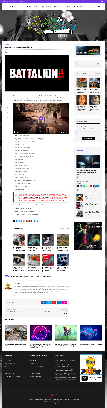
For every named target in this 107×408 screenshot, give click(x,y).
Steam (44, 276)
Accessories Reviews (35, 376)
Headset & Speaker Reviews (37, 367)
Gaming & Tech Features (36, 342)
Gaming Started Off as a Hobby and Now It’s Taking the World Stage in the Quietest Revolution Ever (40, 346)
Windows (49, 276)
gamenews (26, 276)
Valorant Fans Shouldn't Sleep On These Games (33, 249)
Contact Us (76, 399)
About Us (30, 399)
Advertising (48, 399)
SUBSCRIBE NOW (88, 138)
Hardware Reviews (35, 373)
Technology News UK (10, 342)
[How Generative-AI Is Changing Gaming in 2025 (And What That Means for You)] (66, 333)
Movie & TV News (9, 373)
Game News (8, 360)
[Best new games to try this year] (79, 197)
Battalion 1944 (14, 276)
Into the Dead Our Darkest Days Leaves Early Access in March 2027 (65, 365)
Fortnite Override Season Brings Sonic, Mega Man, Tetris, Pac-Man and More (65, 361)
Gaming (37, 276)
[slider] (33, 132)
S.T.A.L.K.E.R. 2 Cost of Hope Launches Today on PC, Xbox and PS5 (65, 374)
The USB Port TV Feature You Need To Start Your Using (47, 249)
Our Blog (80, 6)
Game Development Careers (12, 376)
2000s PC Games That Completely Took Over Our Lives (94, 91)
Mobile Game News (10, 363)
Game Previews (58, 6)
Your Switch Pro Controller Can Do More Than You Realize (19, 249)
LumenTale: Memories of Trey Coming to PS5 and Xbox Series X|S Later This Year (66, 378)
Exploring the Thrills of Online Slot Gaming (91, 344)
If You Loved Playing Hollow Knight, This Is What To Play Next (62, 269)
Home (30, 6)
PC (40, 276)
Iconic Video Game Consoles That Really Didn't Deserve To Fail (33, 269)
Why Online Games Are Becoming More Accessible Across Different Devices (86, 172)
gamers (32, 276)
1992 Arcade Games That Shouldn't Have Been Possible (81, 91)
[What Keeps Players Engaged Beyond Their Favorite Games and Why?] (79, 213)
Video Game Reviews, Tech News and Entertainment (14, 1)
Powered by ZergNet (64, 228)
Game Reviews (45, 6)
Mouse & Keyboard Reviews (37, 370)
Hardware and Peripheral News (13, 370)
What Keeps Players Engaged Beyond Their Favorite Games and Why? (92, 212)
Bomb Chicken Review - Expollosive (15, 311)
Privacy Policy (67, 399)
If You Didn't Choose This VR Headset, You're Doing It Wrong (18, 269)
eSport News (8, 367)
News (35, 6)
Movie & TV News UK (85, 342)
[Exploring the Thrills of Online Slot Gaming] (91, 333)
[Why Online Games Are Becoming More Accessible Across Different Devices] (88, 161)
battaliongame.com (25, 208)
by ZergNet (97, 73)
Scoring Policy (39, 399)
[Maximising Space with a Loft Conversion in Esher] (16, 333)
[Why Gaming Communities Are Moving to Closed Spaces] (79, 205)
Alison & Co (17, 283)
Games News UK (8, 44)
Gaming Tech (69, 6)
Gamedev (21, 276)
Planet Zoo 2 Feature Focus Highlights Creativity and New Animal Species (65, 369)
